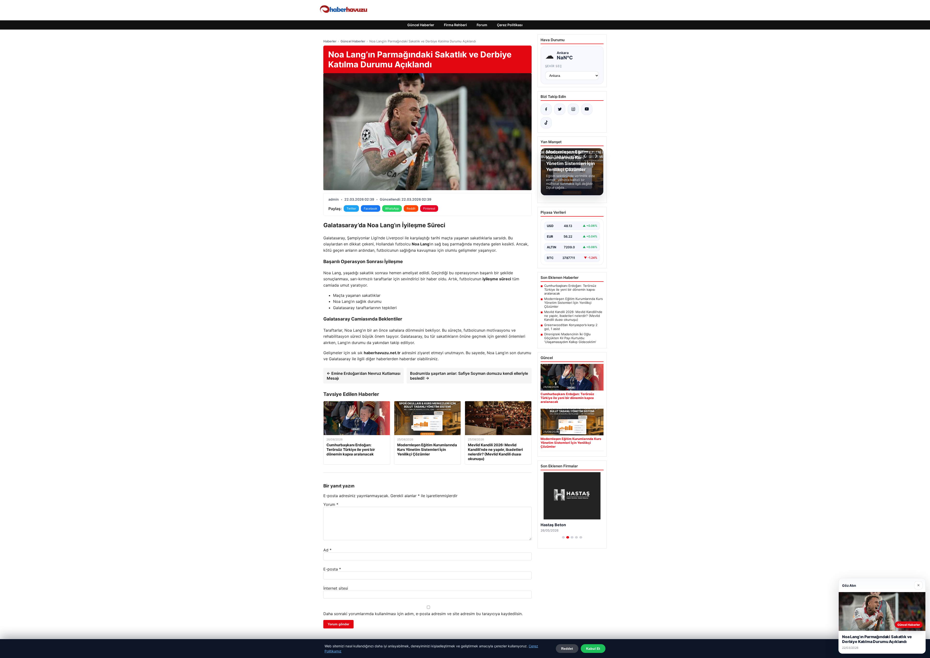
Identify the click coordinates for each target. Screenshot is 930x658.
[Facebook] (546, 109)
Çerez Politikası (510, 25)
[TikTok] (546, 122)
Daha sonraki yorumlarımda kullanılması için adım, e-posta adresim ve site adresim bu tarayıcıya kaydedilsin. (423, 613)
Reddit (411, 208)
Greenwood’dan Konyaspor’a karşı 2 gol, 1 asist (570, 327)
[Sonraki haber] (595, 156)
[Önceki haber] (585, 156)
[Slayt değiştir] (563, 537)
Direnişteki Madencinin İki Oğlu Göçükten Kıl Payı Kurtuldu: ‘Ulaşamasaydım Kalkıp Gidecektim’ (570, 338)
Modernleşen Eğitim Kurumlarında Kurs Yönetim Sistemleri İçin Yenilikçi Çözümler (573, 302)
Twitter (351, 208)
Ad (327, 550)
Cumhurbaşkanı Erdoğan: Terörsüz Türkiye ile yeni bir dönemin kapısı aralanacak (570, 289)
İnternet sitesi (335, 588)
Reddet (567, 648)
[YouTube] (586, 109)
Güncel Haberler (420, 25)
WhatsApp (392, 208)
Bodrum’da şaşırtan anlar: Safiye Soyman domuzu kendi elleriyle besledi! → (469, 376)
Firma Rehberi (455, 25)
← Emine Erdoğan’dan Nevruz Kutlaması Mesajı (363, 376)
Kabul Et (593, 648)
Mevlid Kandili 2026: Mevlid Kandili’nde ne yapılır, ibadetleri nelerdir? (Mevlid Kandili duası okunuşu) (573, 315)
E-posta (332, 569)
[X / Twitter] (559, 109)
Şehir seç (553, 66)
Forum (482, 25)
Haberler (329, 41)
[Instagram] (573, 109)
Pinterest (429, 208)
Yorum (330, 504)
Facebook (370, 208)
